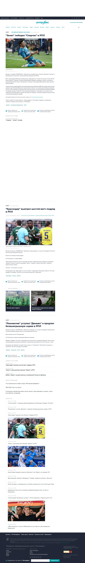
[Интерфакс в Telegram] (32, 557)
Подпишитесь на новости (18, 560)
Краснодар (8, 275)
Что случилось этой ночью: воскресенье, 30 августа (33, 147)
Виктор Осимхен (16, 180)
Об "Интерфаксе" (14, 18)
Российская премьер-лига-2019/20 (20, 32)
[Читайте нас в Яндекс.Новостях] (30, 557)
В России (13, 27)
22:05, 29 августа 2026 (14, 320)
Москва (42, 27)
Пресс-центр (24, 534)
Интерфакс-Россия (30, 18)
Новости (52, 27)
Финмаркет (37, 18)
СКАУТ (7, 553)
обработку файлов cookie (65, 542)
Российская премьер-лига (17, 105)
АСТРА (7, 555)
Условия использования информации (70, 555)
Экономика (25, 27)
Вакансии (31, 534)
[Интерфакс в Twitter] (34, 557)
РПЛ (25, 105)
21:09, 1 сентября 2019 (34, 32)
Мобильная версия (5, 18)
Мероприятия (48, 534)
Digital (47, 27)
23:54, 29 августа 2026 (14, 130)
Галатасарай (34, 180)
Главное (8, 27)
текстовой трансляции (37, 97)
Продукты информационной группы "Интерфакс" (25, 546)
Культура (36, 27)
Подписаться (54, 560)
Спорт (31, 27)
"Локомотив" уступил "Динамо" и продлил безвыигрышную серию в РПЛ (37, 215)
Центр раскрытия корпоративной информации (39, 554)
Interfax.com (21, 18)
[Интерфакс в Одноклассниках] (40, 557)
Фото (63, 27)
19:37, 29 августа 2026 (14, 205)
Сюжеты (58, 27)
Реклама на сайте (39, 534)
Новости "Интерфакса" (34, 550)
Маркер (7, 554)
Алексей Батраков (25, 180)
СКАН (31, 551)
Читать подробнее (45, 173)
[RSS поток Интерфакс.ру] (38, 557)
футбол (8, 105)
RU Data (31, 553)
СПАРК (7, 550)
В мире (19, 27)
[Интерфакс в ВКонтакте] (36, 557)
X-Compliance (8, 551)
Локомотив (8, 180)
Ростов (14, 275)
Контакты (8, 534)
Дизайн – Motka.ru (66, 557)
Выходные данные (67, 556)
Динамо (8, 350)
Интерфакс (42, 22)
